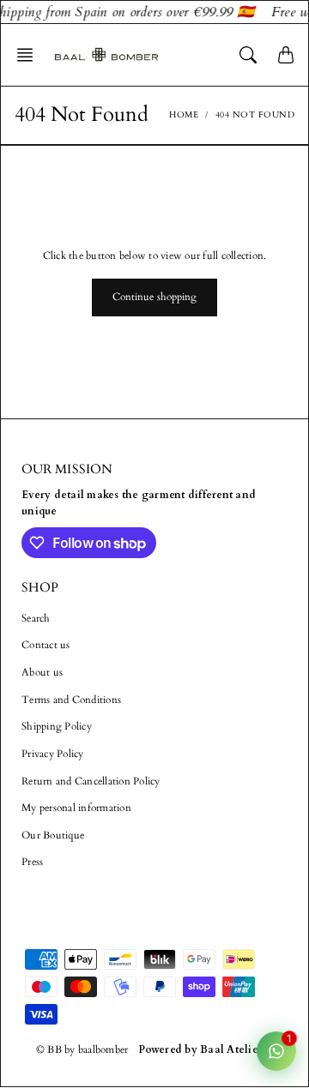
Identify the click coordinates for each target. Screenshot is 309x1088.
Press (32, 862)
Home (183, 115)
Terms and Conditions (71, 699)
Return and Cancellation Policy (91, 781)
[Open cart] (286, 55)
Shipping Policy (56, 726)
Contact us (45, 645)
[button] (30, 54)
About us (42, 672)
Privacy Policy (52, 753)
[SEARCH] (248, 55)
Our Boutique (52, 835)
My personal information (76, 807)
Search (36, 618)
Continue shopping (154, 297)
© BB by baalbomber (82, 1049)
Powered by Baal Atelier (200, 1049)
